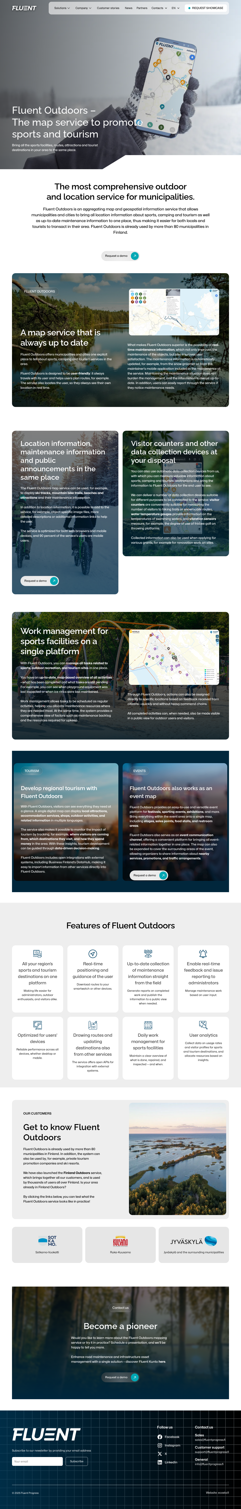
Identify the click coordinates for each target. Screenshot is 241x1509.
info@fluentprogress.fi (209, 1464)
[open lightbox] (174, 312)
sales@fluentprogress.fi (210, 1439)
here (162, 1361)
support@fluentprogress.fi (212, 1452)
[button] (159, 8)
